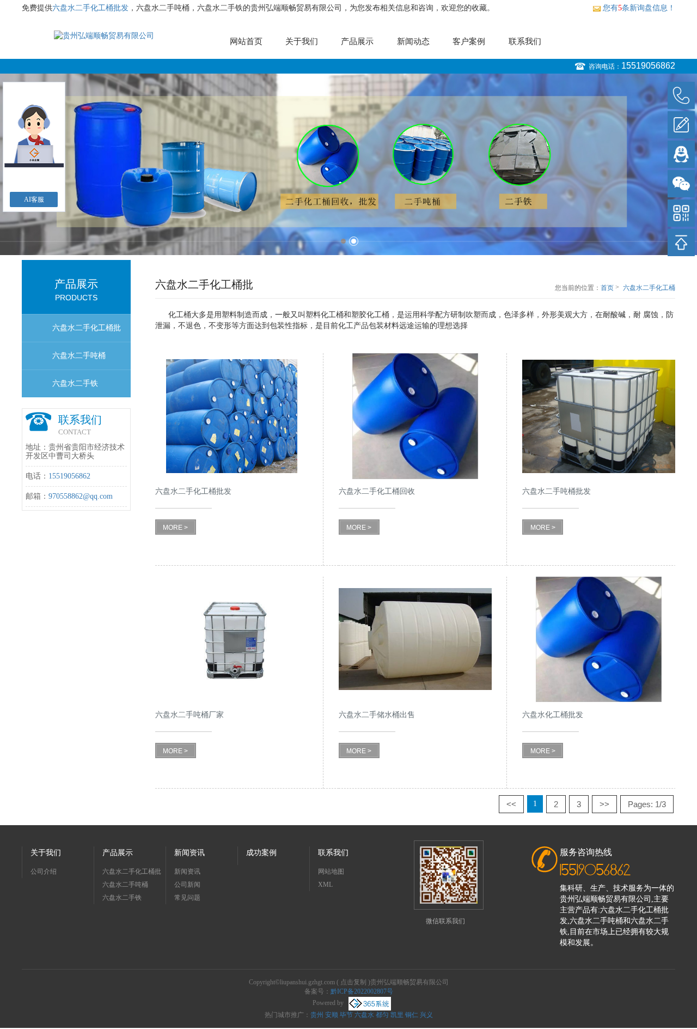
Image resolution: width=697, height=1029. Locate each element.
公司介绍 (43, 871)
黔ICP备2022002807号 (362, 991)
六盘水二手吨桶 (79, 356)
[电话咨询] (681, 95)
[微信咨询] (681, 183)
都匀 (382, 1015)
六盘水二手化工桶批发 (90, 8)
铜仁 (411, 1015)
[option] (348, 164)
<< (511, 804)
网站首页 (246, 41)
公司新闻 (187, 884)
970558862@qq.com (80, 496)
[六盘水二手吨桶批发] (598, 416)
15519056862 (648, 65)
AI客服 (34, 199)
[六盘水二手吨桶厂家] (231, 640)
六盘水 (364, 1015)
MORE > (175, 527)
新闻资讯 (189, 853)
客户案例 (469, 41)
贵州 (316, 1015)
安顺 (331, 1015)
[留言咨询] (681, 124)
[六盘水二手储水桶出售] (415, 640)
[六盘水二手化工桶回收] (415, 416)
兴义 (426, 1015)
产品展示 (357, 41)
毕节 (346, 1015)
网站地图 (331, 871)
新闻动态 (413, 41)
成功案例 (261, 853)
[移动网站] (681, 213)
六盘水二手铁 (75, 383)
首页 (607, 288)
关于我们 (301, 41)
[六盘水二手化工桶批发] (231, 416)
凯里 (396, 1015)
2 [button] (353, 241)
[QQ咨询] (681, 154)
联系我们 (525, 41)
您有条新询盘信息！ (639, 8)
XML (325, 884)
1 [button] (343, 241)
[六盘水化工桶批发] (598, 640)
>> (604, 804)
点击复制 (353, 982)
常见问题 (187, 897)
